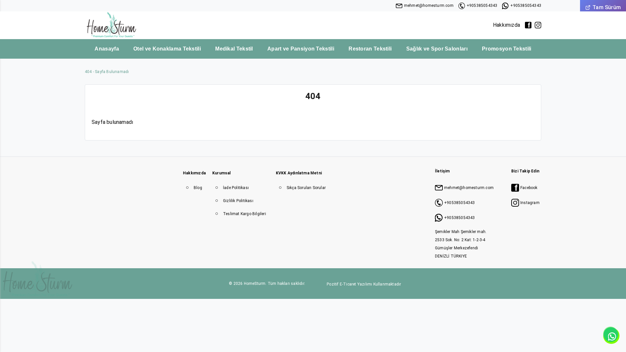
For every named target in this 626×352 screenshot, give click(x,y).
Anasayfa (107, 48)
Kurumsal (221, 173)
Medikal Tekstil (234, 48)
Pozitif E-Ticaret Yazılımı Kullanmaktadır (364, 284)
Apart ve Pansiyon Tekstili (300, 48)
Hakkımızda (506, 25)
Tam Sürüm (606, 7)
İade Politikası (236, 187)
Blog (198, 187)
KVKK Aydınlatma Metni (299, 173)
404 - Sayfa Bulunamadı (107, 71)
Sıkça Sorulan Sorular (306, 187)
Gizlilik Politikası (238, 200)
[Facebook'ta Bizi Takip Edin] (528, 25)
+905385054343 (482, 5)
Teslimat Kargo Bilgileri (244, 214)
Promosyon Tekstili (506, 48)
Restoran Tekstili (370, 48)
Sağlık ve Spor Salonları (437, 48)
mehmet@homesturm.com (429, 5)
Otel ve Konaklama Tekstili (167, 48)
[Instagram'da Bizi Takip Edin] (538, 25)
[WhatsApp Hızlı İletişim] (611, 336)
